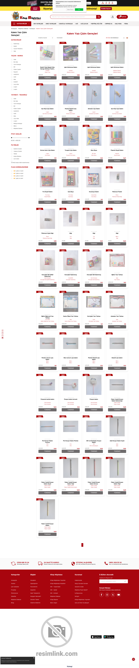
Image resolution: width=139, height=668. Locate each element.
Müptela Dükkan (18, 128)
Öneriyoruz (14, 593)
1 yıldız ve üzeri (19, 178)
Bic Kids (16, 62)
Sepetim (33, 590)
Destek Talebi (34, 599)
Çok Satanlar (15, 586)
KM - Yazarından (55, 586)
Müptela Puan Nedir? (81, 590)
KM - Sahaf (53, 590)
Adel (15, 59)
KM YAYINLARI (38, 23)
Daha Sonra (70, 9)
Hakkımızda (78, 580)
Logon (15, 86)
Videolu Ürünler (18, 151)
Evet (79, 9)
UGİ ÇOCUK (84, 23)
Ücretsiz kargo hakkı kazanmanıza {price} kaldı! (23, 162)
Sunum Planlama (18, 48)
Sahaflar (13, 596)
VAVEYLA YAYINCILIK (66, 23)
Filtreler (15, 145)
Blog (12, 602)
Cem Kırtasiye (17, 64)
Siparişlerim (34, 583)
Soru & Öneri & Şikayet (82, 602)
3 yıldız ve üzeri (19, 173)
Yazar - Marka (17, 56)
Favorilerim (33, 586)
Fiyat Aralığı (16, 134)
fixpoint (16, 72)
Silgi (15, 51)
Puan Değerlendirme (19, 167)
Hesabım (33, 580)
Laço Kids (16, 84)
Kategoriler (16, 40)
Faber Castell (17, 69)
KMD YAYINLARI (51, 23)
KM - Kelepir (54, 593)
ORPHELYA (108, 23)
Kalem (15, 46)
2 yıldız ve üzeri (19, 176)
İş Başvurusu (78, 593)
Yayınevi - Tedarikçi (19, 95)
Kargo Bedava (17, 156)
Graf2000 (16, 74)
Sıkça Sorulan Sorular (81, 583)
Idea (15, 79)
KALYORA (118, 23)
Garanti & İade (79, 586)
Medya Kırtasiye (18, 123)
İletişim (77, 596)
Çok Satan (16, 158)
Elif (14, 67)
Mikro (15, 126)
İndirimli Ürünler (18, 148)
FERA (126, 23)
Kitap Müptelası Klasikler (57, 583)
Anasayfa (14, 580)
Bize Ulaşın (53, 602)
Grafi (15, 77)
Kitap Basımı (54, 599)
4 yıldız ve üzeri (19, 171)
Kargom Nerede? (35, 596)
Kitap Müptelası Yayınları (57, 580)
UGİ (77, 23)
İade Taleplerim (35, 593)
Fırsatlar (13, 590)
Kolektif (16, 82)
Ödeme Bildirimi (35, 602)
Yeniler (15, 153)
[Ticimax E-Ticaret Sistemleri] (69, 667)
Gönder (125, 581)
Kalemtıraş (16, 43)
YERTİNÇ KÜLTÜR (96, 23)
